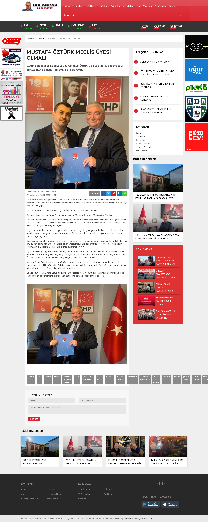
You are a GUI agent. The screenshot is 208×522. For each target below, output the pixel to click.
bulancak (109, 377)
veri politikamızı (125, 518)
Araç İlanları (84, 489)
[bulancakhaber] (40, 6)
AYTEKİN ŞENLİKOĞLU (87, 378)
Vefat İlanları (84, 494)
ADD (39, 377)
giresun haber (186, 378)
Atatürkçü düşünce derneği (67, 380)
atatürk (57, 377)
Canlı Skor (140, 136)
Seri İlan (108, 494)
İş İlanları (108, 489)
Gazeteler (176, 25)
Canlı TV (140, 133)
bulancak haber (121, 378)
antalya (48, 377)
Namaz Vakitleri (143, 143)
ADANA (30, 377)
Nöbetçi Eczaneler (144, 147)
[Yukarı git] (202, 516)
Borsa (144, 25)
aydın (77, 377)
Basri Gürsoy (99, 378)
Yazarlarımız (141, 150)
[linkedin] (119, 193)
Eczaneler (159, 25)
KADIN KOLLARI (196, 378)
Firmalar (82, 498)
